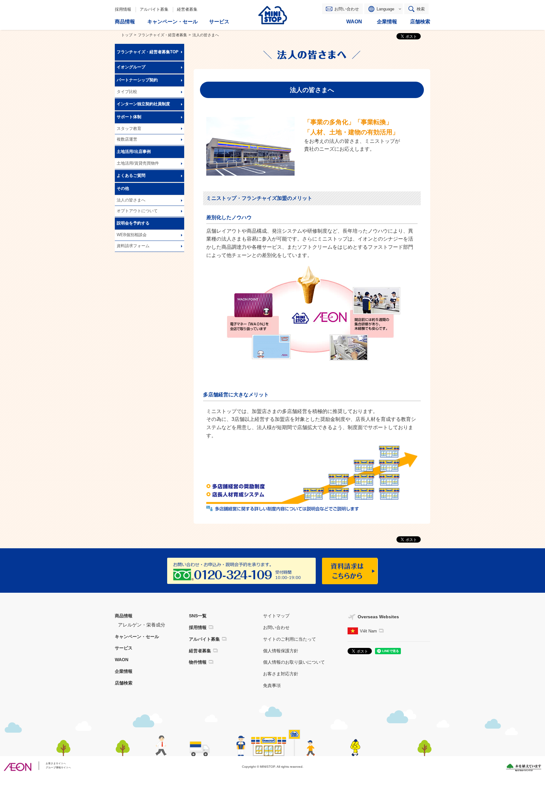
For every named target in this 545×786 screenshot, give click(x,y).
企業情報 (123, 671)
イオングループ (131, 67)
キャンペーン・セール (137, 636)
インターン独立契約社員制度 (143, 104)
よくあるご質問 (131, 175)
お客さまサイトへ (56, 763)
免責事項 (272, 685)
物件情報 (198, 662)
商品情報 (123, 615)
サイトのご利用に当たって (289, 639)
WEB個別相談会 (132, 235)
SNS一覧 (198, 615)
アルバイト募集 (154, 9)
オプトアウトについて (137, 211)
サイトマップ (276, 615)
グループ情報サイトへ (58, 767)
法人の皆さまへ (131, 200)
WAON (121, 659)
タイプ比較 (127, 92)
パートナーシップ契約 (137, 80)
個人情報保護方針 (280, 650)
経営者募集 (187, 9)
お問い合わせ (346, 9)
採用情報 (123, 9)
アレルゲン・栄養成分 (141, 624)
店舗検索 (123, 682)
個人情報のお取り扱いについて (294, 662)
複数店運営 (127, 139)
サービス (123, 647)
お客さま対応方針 (280, 673)
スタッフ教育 (129, 128)
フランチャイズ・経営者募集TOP (148, 52)
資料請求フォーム (133, 246)
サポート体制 (129, 117)
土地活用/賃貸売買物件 (138, 163)
